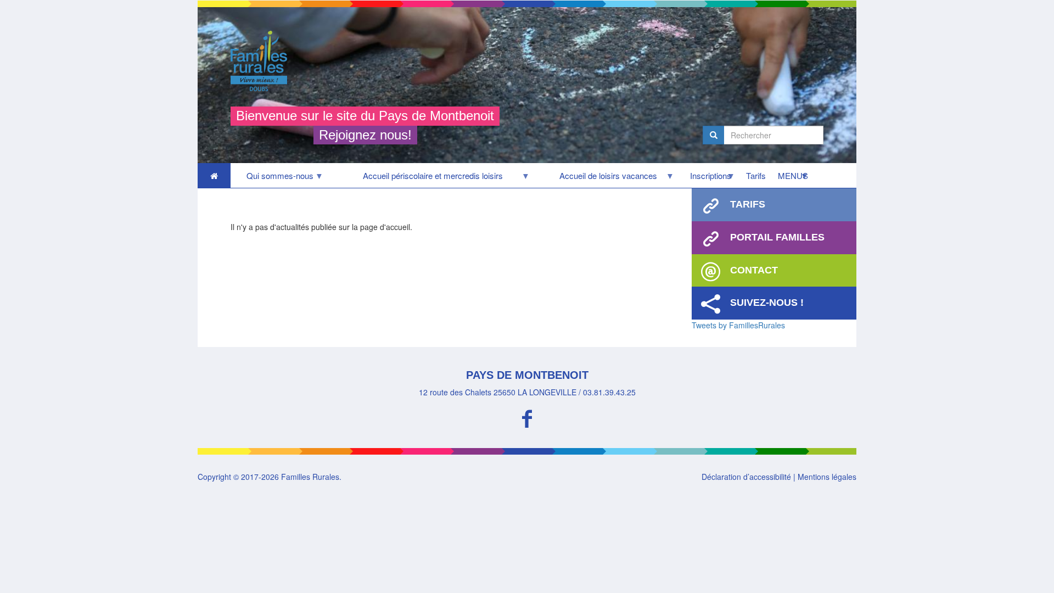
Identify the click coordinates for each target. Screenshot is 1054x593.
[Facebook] (527, 417)
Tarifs (756, 175)
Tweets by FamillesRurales (738, 325)
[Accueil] (263, 61)
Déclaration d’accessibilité (746, 476)
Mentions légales (827, 476)
